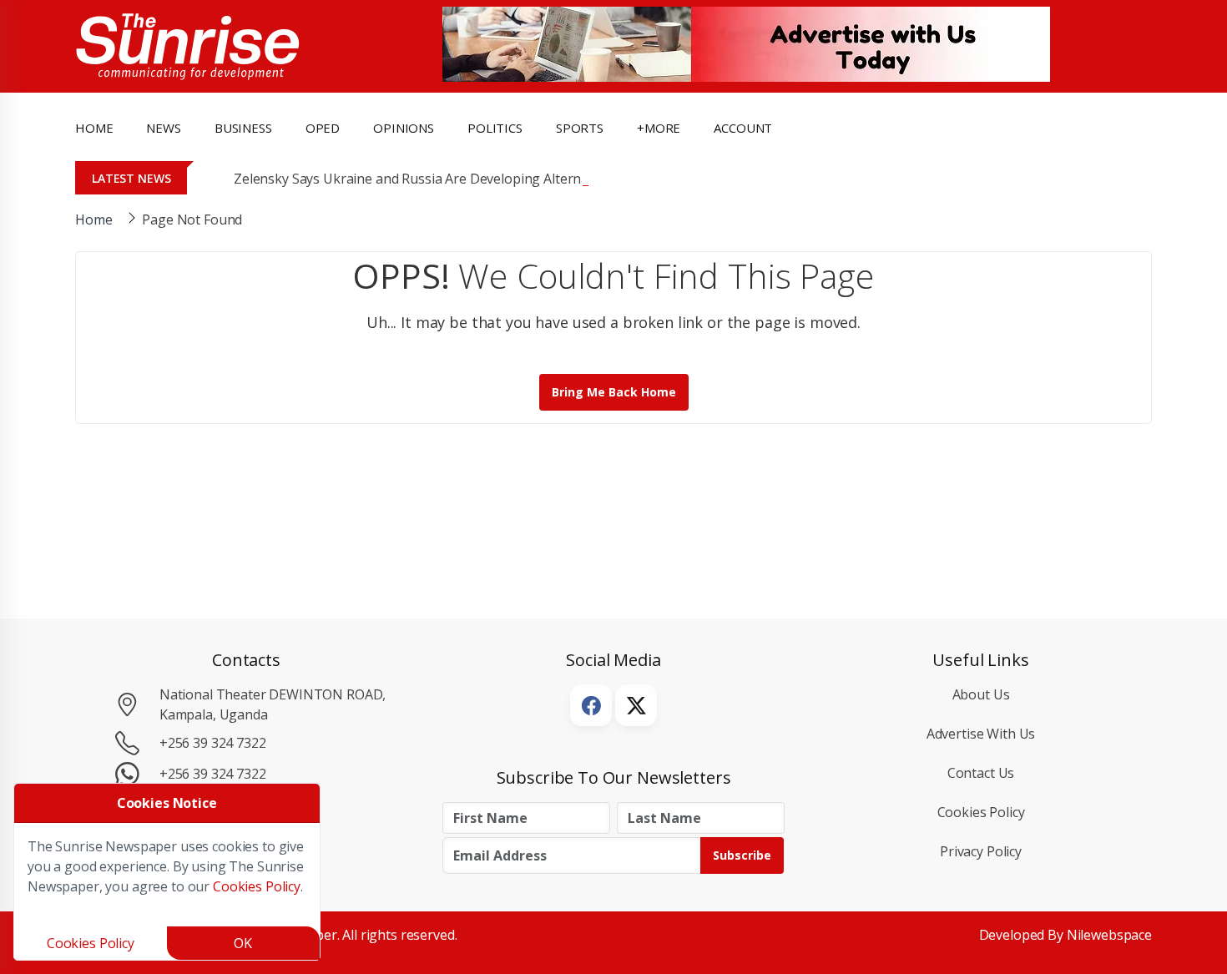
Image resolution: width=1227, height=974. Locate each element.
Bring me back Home (614, 392)
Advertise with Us (981, 733)
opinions (403, 127)
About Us (981, 694)
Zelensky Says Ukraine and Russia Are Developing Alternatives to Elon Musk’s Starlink (497, 178)
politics (495, 127)
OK (243, 943)
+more (658, 127)
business (243, 127)
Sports (579, 127)
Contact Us (981, 773)
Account (743, 127)
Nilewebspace (1109, 935)
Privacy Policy (981, 851)
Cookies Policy (981, 812)
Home (94, 127)
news (163, 127)
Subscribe (742, 855)
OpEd (322, 127)
